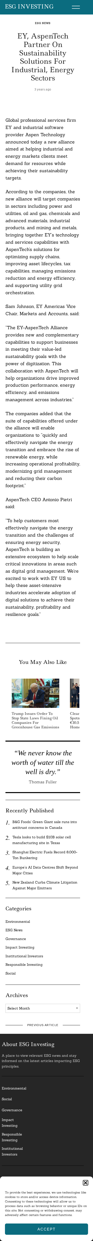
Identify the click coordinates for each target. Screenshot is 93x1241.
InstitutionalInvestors (12, 1151)
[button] (85, 1182)
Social (10, 973)
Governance (15, 939)
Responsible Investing (24, 964)
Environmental (17, 921)
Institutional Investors (24, 956)
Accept (46, 1229)
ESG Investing (29, 6)
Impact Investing (19, 947)
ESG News (43, 23)
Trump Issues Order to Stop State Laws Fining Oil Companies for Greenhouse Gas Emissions (35, 720)
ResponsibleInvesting (12, 1137)
